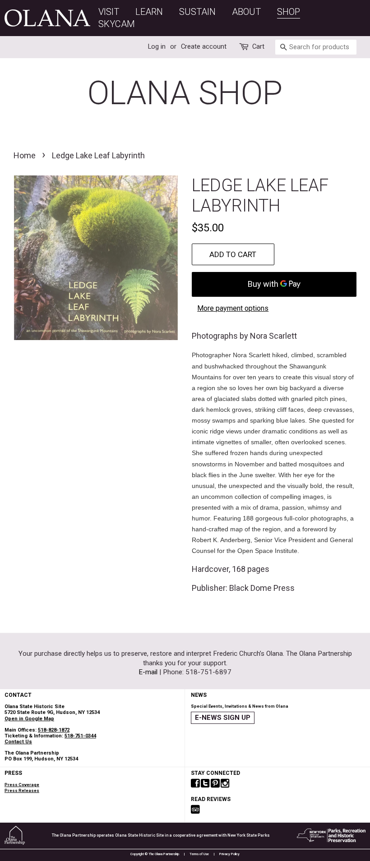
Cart (258, 46)
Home (25, 155)
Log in (157, 46)
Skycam (116, 23)
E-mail (148, 672)
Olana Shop (185, 93)
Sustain (197, 11)
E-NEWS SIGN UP (222, 718)
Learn (149, 11)
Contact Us (18, 742)
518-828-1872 (53, 730)
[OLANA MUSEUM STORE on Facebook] (195, 784)
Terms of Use (199, 854)
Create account (204, 46)
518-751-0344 (80, 736)
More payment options (232, 308)
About (246, 11)
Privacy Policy (229, 854)
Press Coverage (22, 784)
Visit (108, 11)
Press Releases (22, 790)
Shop (288, 11)
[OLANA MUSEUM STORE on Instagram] (225, 784)
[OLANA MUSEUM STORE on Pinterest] (215, 784)
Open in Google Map (29, 719)
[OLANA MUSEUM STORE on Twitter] (205, 784)
